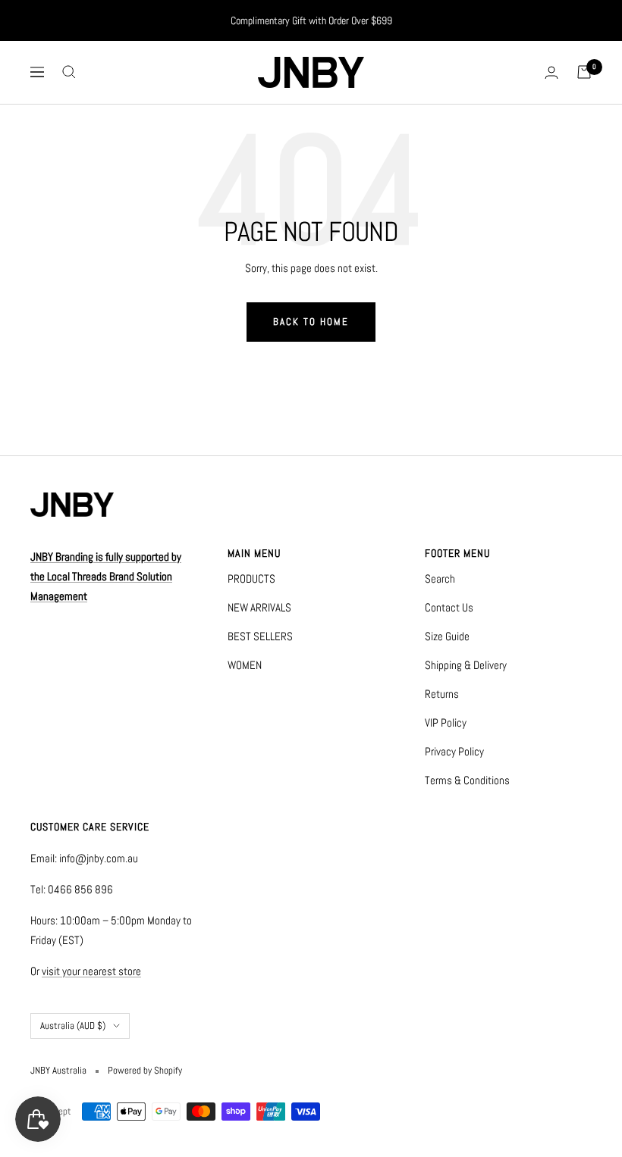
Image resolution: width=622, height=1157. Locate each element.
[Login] (551, 72)
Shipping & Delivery (466, 665)
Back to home (311, 321)
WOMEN (245, 665)
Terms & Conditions (467, 780)
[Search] (69, 72)
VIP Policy (445, 722)
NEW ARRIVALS (259, 607)
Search (440, 578)
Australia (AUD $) (72, 1025)
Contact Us (449, 607)
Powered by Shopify (145, 1070)
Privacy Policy (454, 751)
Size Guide (447, 636)
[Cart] (584, 72)
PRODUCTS (251, 578)
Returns (442, 693)
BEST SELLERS (260, 636)
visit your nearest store (91, 971)
